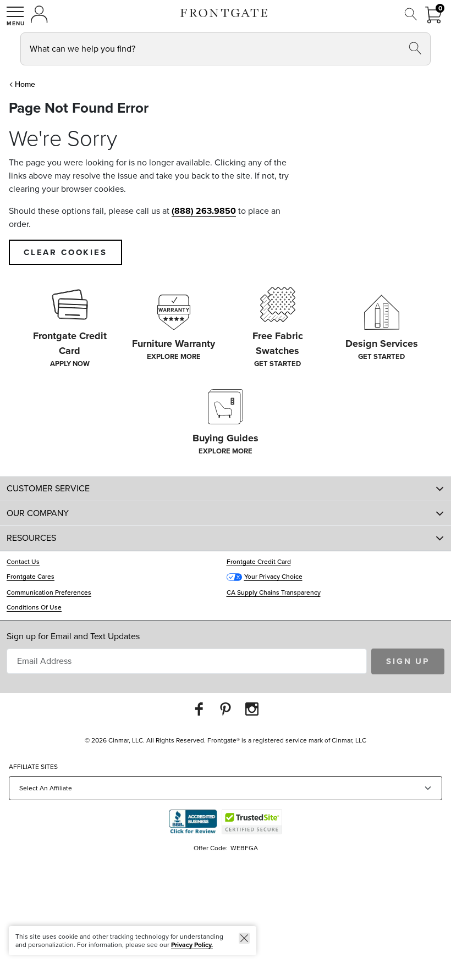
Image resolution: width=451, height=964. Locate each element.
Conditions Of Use (34, 607)
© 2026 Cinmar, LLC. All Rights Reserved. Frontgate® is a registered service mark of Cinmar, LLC (225, 740)
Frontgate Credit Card (259, 562)
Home (25, 84)
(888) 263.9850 (204, 210)
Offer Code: (211, 848)
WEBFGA (244, 848)
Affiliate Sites (33, 767)
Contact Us (23, 562)
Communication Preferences (49, 592)
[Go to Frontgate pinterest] (225, 709)
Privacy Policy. (192, 945)
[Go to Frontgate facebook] (199, 709)
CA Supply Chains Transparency (274, 592)
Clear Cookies (65, 252)
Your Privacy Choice (273, 576)
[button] (15, 16)
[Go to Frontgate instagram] (251, 709)
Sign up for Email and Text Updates (73, 636)
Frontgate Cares (30, 576)
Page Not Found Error (78, 108)
